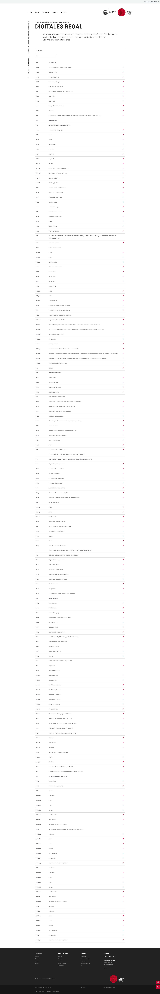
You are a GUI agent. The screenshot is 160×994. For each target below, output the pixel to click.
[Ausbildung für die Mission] (41, 569)
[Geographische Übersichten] (41, 106)
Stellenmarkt (61, 965)
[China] (41, 140)
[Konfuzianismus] (41, 709)
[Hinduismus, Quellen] (41, 699)
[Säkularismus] (41, 608)
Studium (55, 12)
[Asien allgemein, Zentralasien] (41, 188)
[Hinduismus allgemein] (41, 694)
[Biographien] (41, 96)
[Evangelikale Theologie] (41, 651)
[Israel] (41, 221)
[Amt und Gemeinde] (41, 473)
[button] (45, 954)
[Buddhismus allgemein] (41, 685)
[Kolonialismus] (41, 603)
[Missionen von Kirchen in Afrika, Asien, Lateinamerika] (41, 349)
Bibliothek (60, 961)
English (49, 987)
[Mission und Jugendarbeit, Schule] (41, 579)
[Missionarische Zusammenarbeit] (41, 435)
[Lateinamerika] (41, 202)
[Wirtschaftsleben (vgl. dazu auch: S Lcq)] (41, 526)
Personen (60, 956)
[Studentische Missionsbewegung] (41, 363)
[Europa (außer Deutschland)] (41, 334)
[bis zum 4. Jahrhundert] (41, 267)
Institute (63, 12)
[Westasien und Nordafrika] (41, 192)
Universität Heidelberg (150, 1)
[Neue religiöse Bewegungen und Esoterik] (41, 714)
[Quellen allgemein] (41, 231)
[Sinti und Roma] (41, 226)
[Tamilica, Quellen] (41, 183)
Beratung (60, 958)
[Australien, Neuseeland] (41, 217)
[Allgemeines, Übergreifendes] (41, 320)
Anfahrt (106, 968)
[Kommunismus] (41, 622)
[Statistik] (41, 111)
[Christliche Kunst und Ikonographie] (41, 493)
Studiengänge (84, 956)
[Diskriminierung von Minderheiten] (41, 642)
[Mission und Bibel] (41, 382)
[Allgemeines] (41, 378)
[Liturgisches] (41, 589)
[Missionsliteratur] (41, 584)
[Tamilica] (41, 762)
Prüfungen (83, 961)
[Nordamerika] (41, 339)
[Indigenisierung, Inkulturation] (41, 488)
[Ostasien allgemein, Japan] (41, 130)
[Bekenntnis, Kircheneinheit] (41, 469)
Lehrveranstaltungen (85, 958)
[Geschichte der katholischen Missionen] (41, 305)
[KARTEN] (41, 368)
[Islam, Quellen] (41, 680)
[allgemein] (41, 159)
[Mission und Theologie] (41, 387)
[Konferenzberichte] (41, 77)
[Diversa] (41, 541)
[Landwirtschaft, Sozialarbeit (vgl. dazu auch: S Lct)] (41, 430)
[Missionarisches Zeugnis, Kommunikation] (41, 411)
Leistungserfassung (85, 963)
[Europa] (41, 810)
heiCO (82, 965)
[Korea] (41, 135)
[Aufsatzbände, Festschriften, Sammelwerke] (41, 91)
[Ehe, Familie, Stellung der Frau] (41, 522)
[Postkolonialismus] (41, 646)
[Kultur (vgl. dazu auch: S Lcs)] (41, 531)
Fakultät (37, 12)
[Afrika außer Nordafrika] (41, 197)
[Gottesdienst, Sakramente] (41, 483)
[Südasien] (41, 154)
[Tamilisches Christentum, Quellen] (41, 173)
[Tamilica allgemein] (41, 178)
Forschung (46, 12)
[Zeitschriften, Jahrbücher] (41, 87)
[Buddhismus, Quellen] (41, 690)
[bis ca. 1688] (41, 277)
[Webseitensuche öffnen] (31, 12)
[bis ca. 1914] (41, 281)
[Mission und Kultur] (41, 392)
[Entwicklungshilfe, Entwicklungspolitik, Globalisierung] (41, 637)
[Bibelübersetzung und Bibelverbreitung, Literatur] (41, 406)
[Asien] (41, 257)
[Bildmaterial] (41, 101)
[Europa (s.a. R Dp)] (41, 207)
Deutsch (45, 987)
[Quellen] (41, 164)
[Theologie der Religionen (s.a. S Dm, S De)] (41, 719)
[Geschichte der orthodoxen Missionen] (41, 310)
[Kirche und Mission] (41, 565)
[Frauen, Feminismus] (41, 440)
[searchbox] (80, 50)
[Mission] (41, 536)
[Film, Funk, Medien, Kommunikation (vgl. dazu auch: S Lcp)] (41, 421)
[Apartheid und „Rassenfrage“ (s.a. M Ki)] (41, 618)
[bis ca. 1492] (41, 272)
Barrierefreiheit (56, 991)
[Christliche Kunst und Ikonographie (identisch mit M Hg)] (41, 498)
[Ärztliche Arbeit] (41, 426)
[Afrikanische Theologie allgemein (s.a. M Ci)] (41, 728)
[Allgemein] (41, 796)
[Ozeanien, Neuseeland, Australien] (41, 824)
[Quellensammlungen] (41, 82)
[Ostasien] (41, 738)
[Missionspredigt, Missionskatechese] (41, 574)
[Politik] (41, 445)
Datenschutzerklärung (40, 991)
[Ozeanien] (41, 149)
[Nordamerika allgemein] (41, 212)
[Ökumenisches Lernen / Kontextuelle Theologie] (41, 593)
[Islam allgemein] (41, 675)
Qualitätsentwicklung (62, 963)
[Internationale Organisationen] (41, 632)
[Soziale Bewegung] (41, 613)
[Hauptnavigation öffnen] (29, 12)
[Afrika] (41, 252)
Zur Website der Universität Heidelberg (44, 979)
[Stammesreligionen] (41, 704)
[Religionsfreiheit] (41, 627)
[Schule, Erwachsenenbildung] (41, 416)
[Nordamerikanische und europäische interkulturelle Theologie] (41, 771)
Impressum (48, 991)
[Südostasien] (41, 144)
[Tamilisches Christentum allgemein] (41, 168)
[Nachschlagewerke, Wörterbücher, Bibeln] (41, 67)
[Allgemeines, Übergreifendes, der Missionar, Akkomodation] (41, 402)
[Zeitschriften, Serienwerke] (41, 786)
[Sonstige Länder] (41, 344)
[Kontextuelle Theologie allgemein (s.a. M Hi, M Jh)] (41, 723)
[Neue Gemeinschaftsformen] (41, 478)
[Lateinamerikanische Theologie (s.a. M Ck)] (41, 767)
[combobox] (45, 56)
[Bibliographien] (41, 72)
